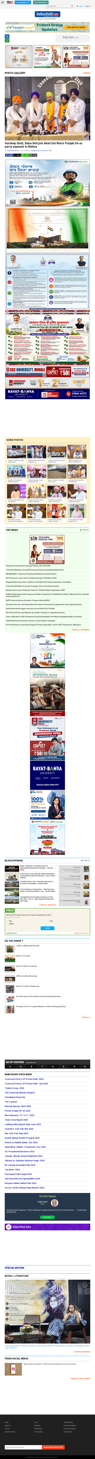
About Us (8, 1425)
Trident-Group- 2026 (14, 1088)
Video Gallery (68, 1432)
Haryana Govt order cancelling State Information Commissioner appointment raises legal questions (44, 604)
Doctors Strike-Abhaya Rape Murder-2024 (24, 1188)
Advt (35, 1422)
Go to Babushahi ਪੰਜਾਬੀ (23, 2)
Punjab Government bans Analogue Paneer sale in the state (28, 566)
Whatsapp (25, 155)
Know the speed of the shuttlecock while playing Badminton (38, 996)
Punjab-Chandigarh (70, 1425)
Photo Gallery (38, 1432)
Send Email (33, 155)
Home (6, 1422)
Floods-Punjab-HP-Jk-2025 (17, 1111)
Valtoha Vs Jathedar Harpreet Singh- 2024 (25, 1160)
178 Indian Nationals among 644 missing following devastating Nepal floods (35, 570)
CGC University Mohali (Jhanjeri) (20, 1093)
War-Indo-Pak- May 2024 (16, 1133)
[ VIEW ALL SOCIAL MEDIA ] (80, 1378)
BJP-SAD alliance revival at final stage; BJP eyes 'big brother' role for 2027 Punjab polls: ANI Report (43, 625)
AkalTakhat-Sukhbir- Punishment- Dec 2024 (25, 1147)
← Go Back (86, 73)
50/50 (11, 924)
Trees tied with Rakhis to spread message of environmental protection (32, 586)
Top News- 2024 (12, 1169)
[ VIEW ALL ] (86, 1017)
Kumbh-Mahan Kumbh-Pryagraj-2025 (22, 1138)
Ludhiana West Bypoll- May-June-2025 (23, 1124)
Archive (7, 1428)
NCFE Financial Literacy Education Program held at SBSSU (28, 600)
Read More (47, 1217)
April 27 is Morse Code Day (26, 966)
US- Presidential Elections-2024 (19, 1151)
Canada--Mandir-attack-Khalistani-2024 (23, 1156)
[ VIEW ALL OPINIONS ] (47, 905)
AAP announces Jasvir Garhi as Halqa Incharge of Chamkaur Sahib (31, 578)
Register (87, 6)
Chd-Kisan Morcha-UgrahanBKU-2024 (22, 1179)
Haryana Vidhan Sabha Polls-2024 (20, 1183)
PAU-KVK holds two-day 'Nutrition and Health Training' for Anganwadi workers (35, 612)
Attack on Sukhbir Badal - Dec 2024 (21, 1142)
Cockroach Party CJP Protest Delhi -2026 (24, 1079)
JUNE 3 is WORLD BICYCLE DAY (27, 946)
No (51, 921)
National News (68, 1422)
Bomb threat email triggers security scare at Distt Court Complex (30, 608)
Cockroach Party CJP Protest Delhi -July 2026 (26, 1083)
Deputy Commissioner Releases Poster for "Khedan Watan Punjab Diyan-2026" (35, 590)
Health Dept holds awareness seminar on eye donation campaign (30, 621)
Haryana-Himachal (70, 1428)
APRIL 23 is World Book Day (26, 976)
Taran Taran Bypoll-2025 (16, 1120)
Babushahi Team (10, 1432)
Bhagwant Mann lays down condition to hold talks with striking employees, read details (38, 582)
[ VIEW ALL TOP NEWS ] (80, 630)
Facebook (9, 155)
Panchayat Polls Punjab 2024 (18, 1174)
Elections (37, 1425)
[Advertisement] (47, 418)
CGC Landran (11, 1102)
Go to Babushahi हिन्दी (40, 2)
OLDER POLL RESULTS (81, 933)
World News (38, 1428)
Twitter (17, 155)
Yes (10, 921)
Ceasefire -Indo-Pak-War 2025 (19, 1129)
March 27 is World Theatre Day (27, 986)
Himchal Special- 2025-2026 (18, 1106)
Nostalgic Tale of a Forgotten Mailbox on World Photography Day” (41, 1006)
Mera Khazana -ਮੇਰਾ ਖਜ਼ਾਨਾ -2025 (19, 1115)
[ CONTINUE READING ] (82, 1352)
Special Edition (14, 1267)
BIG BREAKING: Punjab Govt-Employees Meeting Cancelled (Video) (31, 574)
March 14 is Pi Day (23, 956)
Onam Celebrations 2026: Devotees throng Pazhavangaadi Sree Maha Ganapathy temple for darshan (44, 617)
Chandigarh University (15, 1097)
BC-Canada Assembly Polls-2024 (20, 1165)
